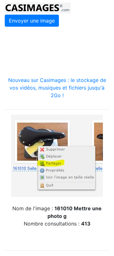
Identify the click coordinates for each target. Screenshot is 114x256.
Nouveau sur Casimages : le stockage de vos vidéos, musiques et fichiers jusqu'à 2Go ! (57, 87)
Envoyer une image (32, 20)
